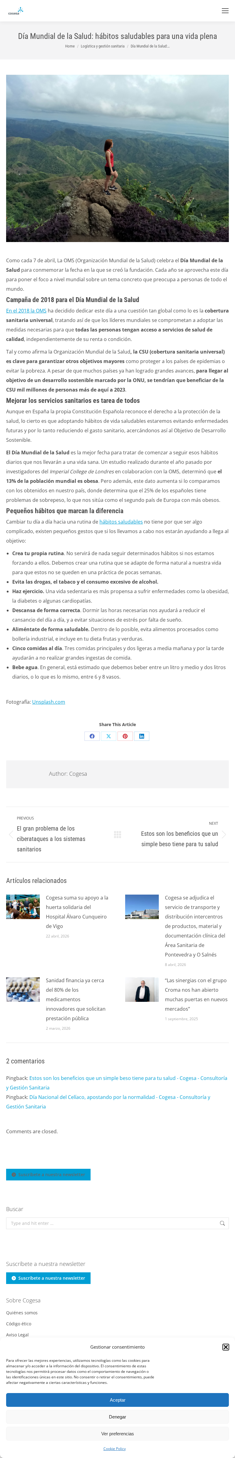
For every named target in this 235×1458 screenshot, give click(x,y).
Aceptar (117, 1400)
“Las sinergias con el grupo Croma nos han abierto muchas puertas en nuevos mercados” (196, 994)
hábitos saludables (121, 521)
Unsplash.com (48, 702)
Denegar (117, 1416)
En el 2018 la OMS (26, 310)
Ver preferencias (117, 1433)
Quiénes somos (22, 1313)
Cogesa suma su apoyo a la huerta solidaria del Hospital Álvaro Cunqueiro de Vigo (77, 912)
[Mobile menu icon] (225, 10)
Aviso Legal (17, 1335)
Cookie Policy (114, 1448)
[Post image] (23, 907)
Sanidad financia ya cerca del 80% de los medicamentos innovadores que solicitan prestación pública (76, 999)
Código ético (18, 1324)
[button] (226, 1347)
